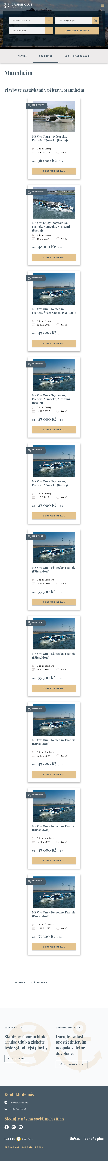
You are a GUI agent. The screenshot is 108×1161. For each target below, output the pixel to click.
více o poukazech (71, 1064)
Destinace (46, 56)
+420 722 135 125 (18, 1109)
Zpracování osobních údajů (23, 1147)
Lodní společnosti (77, 56)
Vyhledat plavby (77, 30)
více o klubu (16, 1059)
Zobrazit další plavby (31, 982)
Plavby (22, 56)
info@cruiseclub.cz (19, 1102)
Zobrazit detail (54, 171)
